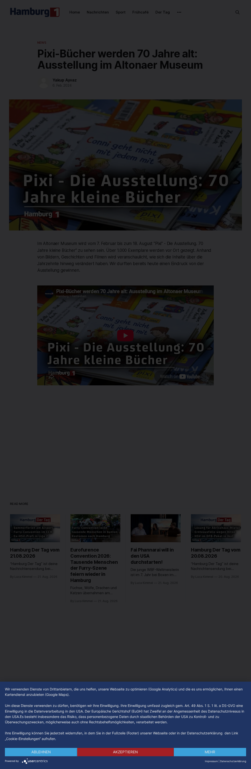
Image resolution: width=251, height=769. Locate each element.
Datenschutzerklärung (233, 761)
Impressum (211, 761)
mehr (210, 752)
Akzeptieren (125, 752)
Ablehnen (41, 752)
